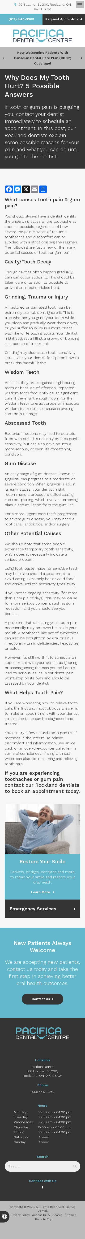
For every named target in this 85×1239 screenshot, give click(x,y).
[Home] (42, 36)
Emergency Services (32, 909)
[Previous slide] (3, 57)
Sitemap (70, 1215)
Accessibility (41, 1215)
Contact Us (41, 999)
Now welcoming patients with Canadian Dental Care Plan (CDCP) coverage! (42, 58)
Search (57, 1215)
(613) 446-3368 (21, 19)
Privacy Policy (20, 1215)
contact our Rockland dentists (42, 785)
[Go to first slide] (81, 57)
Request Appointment (63, 19)
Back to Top (43, 1219)
